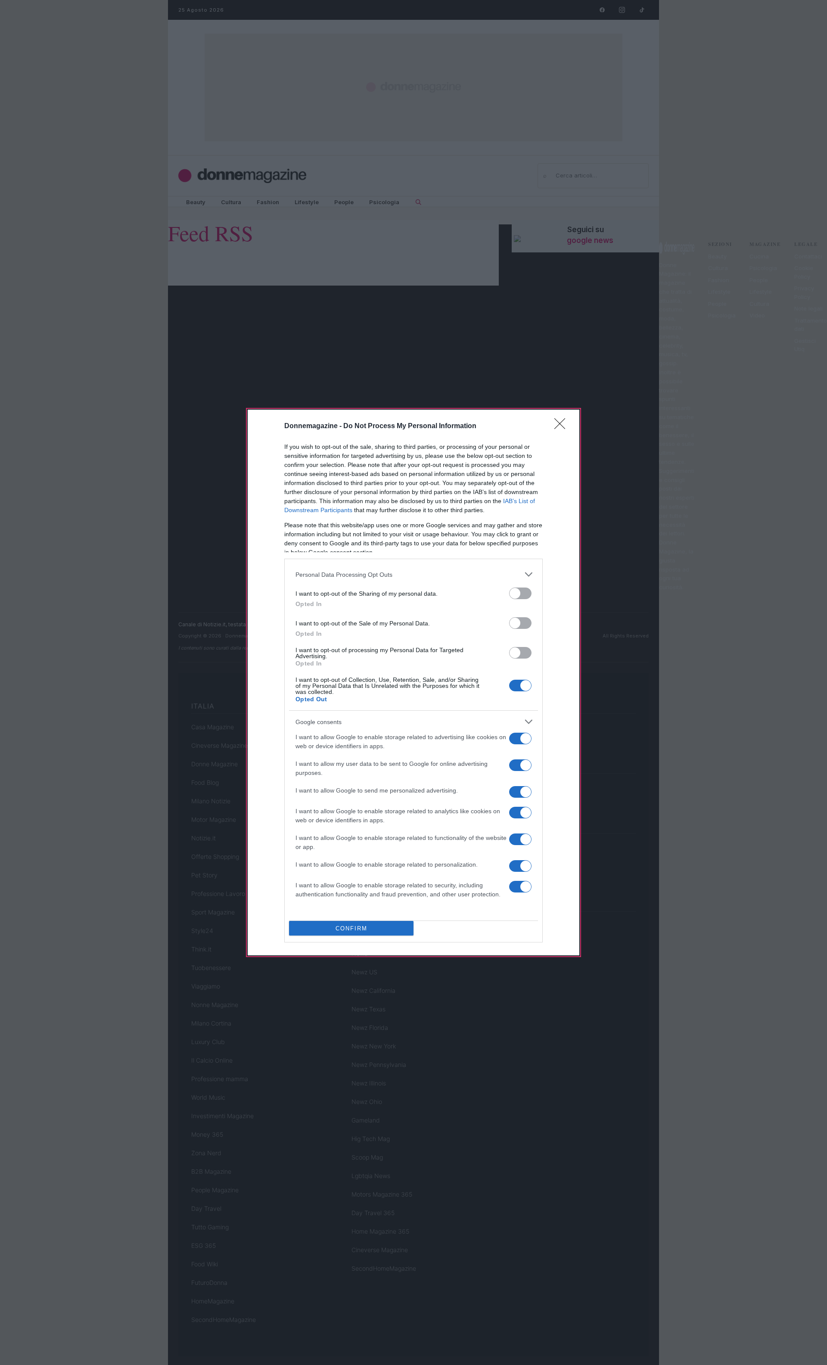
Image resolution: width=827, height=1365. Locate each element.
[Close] (562, 426)
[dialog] (413, 682)
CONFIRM (351, 928)
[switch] (520, 593)
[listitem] (413, 574)
